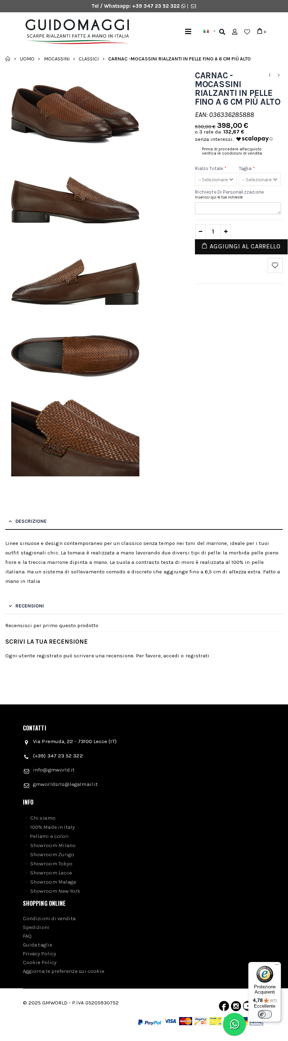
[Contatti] (193, 6)
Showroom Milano (53, 845)
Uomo (27, 58)
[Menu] (188, 32)
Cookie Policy (40, 962)
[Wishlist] (247, 31)
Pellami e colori (49, 836)
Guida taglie (37, 945)
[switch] (265, 1014)
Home (8, 58)
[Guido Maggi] (84, 32)
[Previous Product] (270, 75)
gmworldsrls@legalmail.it (65, 784)
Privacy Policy (39, 953)
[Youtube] (248, 1007)
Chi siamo (42, 818)
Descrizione (31, 521)
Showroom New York (55, 891)
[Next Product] (279, 75)
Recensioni (29, 606)
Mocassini (57, 58)
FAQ (27, 936)
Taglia (247, 168)
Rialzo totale (211, 168)
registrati (197, 655)
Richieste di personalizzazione (229, 192)
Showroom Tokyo (51, 863)
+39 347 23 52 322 (156, 6)
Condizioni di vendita (49, 918)
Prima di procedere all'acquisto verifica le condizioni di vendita (232, 151)
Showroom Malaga (53, 882)
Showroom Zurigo (52, 854)
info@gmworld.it (53, 770)
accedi (171, 655)
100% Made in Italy (52, 827)
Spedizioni (36, 927)
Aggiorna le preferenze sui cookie (63, 971)
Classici (89, 58)
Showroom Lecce (51, 873)
